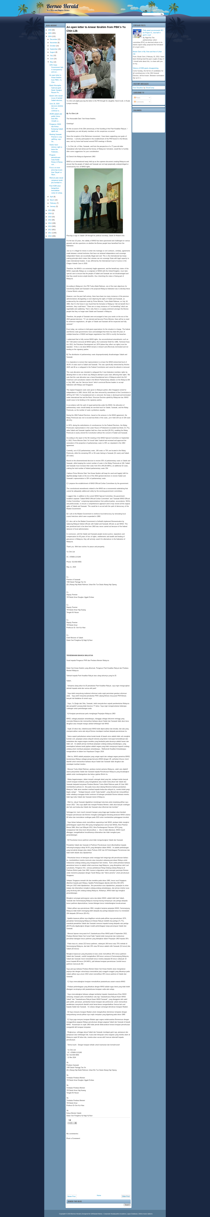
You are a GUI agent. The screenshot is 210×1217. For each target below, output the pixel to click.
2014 (50, 223)
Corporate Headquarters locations (115, 1214)
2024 (50, 36)
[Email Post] (69, 1120)
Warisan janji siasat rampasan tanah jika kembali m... (56, 180)
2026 (50, 30)
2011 (50, 233)
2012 (50, 230)
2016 (50, 217)
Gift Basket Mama (96, 1214)
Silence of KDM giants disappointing (145, 68)
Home (99, 1195)
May (51, 62)
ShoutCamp (150, 88)
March (52, 200)
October (53, 46)
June (52, 59)
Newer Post (71, 1196)
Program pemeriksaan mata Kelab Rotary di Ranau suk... (56, 159)
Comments (140, 102)
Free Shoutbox (138, 88)
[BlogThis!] (71, 1123)
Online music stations (145, 1214)
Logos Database (132, 1214)
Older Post (126, 1196)
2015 (50, 220)
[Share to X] (73, 1123)
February (53, 203)
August (52, 52)
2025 (50, 33)
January (53, 206)
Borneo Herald (62, 6)
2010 (50, 236)
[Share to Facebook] (75, 1123)
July (51, 55)
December (54, 39)
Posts (138, 98)
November (54, 43)
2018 (50, 213)
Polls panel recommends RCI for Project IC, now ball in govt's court (153, 32)
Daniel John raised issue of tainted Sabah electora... (56, 98)
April (52, 197)
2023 (50, 210)
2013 (50, 226)
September (54, 49)
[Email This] (69, 1123)
